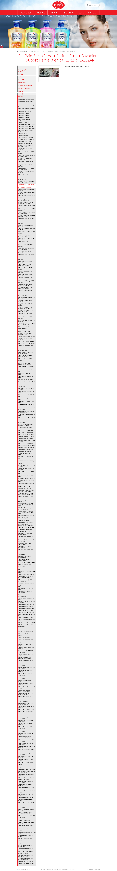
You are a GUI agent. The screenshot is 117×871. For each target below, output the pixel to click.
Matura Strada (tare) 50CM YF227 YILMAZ (25, 724)
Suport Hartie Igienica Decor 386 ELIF (26, 634)
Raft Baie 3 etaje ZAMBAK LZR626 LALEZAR (25, 349)
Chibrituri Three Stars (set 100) (27, 124)
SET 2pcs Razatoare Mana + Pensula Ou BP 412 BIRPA (26, 490)
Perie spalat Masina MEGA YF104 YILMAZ (25, 781)
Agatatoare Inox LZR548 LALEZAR (25, 304)
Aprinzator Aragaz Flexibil (26, 101)
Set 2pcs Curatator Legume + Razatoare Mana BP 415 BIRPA (26, 494)
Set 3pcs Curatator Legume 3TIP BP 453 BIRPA (25, 508)
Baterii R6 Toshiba (24, 117)
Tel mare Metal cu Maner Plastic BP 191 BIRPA (25, 428)
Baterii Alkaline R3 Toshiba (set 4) (26, 105)
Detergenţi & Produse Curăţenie (25, 70)
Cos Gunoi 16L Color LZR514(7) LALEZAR (26, 239)
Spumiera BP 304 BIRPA (25, 451)
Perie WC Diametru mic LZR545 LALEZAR (26, 297)
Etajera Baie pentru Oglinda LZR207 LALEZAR (26, 168)
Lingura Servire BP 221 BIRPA (26, 431)
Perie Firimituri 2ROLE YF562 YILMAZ (25, 760)
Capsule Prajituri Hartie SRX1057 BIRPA (24, 543)
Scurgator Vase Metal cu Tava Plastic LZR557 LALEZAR (26, 324)
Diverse (25, 51)
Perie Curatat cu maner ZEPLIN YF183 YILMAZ (26, 747)
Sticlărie (20, 77)
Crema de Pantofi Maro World (27, 128)
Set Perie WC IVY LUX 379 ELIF (26, 630)
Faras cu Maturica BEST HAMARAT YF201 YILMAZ (24, 658)
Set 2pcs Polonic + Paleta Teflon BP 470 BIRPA (25, 519)
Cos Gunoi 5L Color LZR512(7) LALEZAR (26, 225)
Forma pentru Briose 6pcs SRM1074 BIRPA (25, 537)
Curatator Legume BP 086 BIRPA (25, 373)
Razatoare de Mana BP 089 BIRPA (25, 377)
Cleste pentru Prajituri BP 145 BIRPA (26, 395)
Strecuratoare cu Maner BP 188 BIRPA (26, 418)
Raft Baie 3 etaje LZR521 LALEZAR (25, 261)
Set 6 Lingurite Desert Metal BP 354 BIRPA (26, 462)
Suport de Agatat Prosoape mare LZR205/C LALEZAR (25, 162)
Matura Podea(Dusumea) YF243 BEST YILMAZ (25, 694)
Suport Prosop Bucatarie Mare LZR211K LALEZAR (26, 178)
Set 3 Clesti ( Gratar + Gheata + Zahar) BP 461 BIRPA (26, 516)
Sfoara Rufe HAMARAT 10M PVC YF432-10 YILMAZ (25, 855)
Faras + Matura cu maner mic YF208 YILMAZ (26, 677)
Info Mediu (68, 13)
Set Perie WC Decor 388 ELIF (26, 628)
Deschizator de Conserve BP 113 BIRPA (26, 388)
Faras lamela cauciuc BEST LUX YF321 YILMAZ (26, 664)
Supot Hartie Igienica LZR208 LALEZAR (26, 172)
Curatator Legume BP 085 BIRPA (25, 370)
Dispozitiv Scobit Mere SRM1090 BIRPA (24, 556)
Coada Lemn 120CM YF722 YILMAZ (25, 645)
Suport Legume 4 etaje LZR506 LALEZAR (26, 209)
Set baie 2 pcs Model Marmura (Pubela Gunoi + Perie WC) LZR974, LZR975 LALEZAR (26, 363)
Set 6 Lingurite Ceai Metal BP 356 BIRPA (26, 469)
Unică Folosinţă (22, 80)
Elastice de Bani (23, 133)
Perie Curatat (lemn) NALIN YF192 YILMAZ (25, 753)
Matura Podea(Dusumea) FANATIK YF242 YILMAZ (25, 690)
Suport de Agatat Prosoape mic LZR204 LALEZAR (26, 155)
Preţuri (53, 13)
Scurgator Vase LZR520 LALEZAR (24, 258)
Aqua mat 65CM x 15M (25, 141)
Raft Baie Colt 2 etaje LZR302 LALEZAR (26, 189)
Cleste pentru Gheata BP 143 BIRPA (26, 392)
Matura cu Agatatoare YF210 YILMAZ (26, 864)
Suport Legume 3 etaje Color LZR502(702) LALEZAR (26, 199)
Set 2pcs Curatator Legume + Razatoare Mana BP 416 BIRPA (26, 497)
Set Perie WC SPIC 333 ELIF (26, 632)
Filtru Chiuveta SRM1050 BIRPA (27, 583)
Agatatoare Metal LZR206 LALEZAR (25, 165)
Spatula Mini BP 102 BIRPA (26, 380)
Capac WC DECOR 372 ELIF (26, 610)
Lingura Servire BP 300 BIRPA (26, 444)
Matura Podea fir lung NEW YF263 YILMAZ (25, 712)
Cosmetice (21, 82)
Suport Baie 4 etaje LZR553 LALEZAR (25, 317)
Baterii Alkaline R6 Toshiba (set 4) (26, 108)
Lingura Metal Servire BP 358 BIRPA (26, 475)
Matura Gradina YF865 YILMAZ (27, 715)
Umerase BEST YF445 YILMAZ (26, 861)
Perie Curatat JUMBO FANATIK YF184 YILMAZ (26, 750)
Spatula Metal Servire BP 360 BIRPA (26, 481)
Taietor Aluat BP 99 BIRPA (25, 531)
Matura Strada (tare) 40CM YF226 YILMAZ (25, 720)
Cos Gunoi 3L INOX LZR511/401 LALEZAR (26, 222)
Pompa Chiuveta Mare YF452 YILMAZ (26, 800)
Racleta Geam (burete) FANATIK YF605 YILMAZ (26, 806)
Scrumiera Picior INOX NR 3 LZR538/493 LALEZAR (25, 291)
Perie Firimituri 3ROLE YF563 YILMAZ (25, 763)
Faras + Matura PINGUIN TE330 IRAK (26, 598)
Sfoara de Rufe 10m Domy (26, 137)
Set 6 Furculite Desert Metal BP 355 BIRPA (26, 465)
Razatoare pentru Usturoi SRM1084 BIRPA (25, 553)
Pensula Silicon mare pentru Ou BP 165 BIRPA (26, 411)
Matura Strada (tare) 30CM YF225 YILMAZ (25, 717)
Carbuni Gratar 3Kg (24, 122)
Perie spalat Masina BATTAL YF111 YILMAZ (26, 785)
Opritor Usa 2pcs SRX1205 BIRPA (25, 589)
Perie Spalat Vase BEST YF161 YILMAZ (26, 788)
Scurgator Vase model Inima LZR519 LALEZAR (26, 255)
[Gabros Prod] (58, 5)
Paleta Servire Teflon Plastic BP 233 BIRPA (27, 441)
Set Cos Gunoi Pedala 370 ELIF (27, 623)
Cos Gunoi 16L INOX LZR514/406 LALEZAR (24, 242)
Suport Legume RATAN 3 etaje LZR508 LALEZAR (26, 216)
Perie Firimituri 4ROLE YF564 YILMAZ (25, 766)
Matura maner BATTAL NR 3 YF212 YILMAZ (25, 684)
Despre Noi (25, 13)
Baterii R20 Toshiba (24, 113)
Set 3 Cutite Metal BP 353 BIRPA (27, 460)
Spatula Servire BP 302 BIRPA (26, 447)
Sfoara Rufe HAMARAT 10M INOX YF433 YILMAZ (25, 852)
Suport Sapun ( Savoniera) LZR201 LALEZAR (25, 145)
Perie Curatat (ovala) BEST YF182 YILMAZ (25, 756)
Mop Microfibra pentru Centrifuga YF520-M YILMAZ (25, 737)
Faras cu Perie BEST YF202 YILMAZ (25, 661)
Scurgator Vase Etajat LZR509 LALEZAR (26, 219)
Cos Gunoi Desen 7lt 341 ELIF (26, 612)
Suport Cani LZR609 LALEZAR (26, 342)
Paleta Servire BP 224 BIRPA (26, 436)
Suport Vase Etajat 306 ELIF (26, 639)
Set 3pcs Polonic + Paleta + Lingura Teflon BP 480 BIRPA (25, 524)
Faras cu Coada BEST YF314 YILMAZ (25, 654)
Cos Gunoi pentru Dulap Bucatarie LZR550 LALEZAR (25, 307)
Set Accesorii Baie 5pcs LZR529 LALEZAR (26, 281)
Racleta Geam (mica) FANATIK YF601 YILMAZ (26, 823)
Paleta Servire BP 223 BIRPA (26, 435)
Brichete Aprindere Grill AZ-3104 (25, 120)
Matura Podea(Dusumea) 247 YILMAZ (26, 687)
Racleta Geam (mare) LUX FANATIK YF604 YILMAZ (25, 813)
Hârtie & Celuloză (23, 88)
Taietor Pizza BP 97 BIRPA (25, 529)
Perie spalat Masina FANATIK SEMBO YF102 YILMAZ (26, 778)
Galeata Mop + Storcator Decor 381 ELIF (26, 620)
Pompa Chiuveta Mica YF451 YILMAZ (26, 803)
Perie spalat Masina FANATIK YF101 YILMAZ (26, 775)
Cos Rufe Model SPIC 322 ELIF (26, 617)
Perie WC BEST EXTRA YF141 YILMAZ (26, 794)
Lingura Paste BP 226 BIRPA (26, 438)
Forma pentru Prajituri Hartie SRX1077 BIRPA (26, 580)
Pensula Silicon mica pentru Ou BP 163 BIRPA (26, 408)
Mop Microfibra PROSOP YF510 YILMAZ (26, 734)
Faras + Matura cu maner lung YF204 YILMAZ (26, 667)
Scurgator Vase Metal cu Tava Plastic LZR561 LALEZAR (26, 330)
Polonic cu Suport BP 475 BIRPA (27, 522)
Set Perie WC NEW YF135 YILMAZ (25, 842)
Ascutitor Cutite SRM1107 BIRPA (27, 563)
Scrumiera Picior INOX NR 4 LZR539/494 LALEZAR (25, 294)
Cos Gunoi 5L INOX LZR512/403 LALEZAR (26, 229)
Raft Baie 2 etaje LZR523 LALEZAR (25, 271)
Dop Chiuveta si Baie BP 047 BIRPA (26, 367)
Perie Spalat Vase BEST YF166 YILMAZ (26, 791)
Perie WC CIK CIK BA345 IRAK (26, 604)
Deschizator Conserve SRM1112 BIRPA (24, 565)
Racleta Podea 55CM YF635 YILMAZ (25, 829)
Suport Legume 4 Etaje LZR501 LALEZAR (26, 193)
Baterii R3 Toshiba (24, 115)
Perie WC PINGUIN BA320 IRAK (27, 608)
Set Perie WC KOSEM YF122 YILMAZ (25, 836)
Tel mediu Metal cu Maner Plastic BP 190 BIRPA (25, 424)
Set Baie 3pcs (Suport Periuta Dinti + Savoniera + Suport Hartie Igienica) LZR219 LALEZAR (26, 186)
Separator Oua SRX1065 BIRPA (27, 574)
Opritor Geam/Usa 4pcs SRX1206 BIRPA (25, 592)
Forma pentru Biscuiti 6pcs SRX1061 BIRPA (25, 550)
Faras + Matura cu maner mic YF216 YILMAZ (26, 674)
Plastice (20, 74)
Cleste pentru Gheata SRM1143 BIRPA (27, 572)
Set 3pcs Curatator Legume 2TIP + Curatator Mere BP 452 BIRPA (25, 504)
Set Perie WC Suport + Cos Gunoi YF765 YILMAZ (25, 849)
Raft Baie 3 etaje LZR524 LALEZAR (25, 275)
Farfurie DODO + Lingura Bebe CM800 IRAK (26, 602)
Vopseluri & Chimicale (24, 85)
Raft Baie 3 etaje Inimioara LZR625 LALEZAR (25, 346)
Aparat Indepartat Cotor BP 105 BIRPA (26, 382)
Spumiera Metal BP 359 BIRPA (27, 478)
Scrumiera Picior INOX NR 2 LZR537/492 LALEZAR (25, 288)
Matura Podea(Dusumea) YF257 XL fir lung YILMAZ (25, 700)
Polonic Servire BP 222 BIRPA (26, 433)
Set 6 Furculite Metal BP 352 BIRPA (25, 457)
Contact (92, 13)
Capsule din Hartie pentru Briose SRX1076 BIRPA (25, 577)
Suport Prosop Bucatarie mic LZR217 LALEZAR (26, 181)
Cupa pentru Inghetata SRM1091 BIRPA (24, 560)
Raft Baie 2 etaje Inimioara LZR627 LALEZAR (25, 352)
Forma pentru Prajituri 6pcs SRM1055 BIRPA (25, 534)
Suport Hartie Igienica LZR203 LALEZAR (26, 152)
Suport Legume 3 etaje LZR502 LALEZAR (26, 196)
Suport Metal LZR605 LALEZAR (27, 336)
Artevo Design (96, 869)
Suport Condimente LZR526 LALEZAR (25, 278)
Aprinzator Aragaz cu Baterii (26, 99)
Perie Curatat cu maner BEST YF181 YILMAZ (26, 740)
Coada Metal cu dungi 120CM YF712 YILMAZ (26, 648)
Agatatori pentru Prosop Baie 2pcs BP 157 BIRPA (26, 405)
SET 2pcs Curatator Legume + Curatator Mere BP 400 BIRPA (26, 487)
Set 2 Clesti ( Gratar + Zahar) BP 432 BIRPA (26, 500)
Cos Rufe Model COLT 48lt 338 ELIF (26, 614)
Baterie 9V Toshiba (24, 103)
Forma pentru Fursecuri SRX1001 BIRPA (24, 547)
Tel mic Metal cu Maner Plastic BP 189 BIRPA (26, 421)
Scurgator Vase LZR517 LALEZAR (24, 252)
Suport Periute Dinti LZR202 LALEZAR (25, 149)
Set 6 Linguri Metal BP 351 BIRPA (25, 454)
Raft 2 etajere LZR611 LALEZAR (27, 343)
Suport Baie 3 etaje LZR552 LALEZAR (25, 314)
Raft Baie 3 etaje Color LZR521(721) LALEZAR (24, 265)
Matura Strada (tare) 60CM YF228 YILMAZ (25, 727)
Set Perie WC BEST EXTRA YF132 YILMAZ (27, 832)
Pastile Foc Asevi (23, 135)
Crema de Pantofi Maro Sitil (26, 126)
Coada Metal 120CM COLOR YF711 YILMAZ (25, 651)
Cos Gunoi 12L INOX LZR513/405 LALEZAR (24, 235)
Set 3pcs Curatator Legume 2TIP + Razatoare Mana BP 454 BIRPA (26, 512)
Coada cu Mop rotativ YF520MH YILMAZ (26, 641)
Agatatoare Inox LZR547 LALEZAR (25, 301)
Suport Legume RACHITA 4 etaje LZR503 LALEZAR (25, 202)
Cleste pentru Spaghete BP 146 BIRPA (26, 398)
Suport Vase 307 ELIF (24, 637)
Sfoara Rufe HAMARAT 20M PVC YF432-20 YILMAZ (25, 859)
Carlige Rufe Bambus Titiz (26, 143)
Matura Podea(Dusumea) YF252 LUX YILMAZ (25, 697)
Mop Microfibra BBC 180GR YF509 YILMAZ (25, 730)
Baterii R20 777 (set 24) (25, 111)
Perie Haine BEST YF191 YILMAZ (27, 769)
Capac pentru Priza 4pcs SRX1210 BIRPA (25, 595)
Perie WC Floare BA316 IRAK (26, 606)
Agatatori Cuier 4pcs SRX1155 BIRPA (26, 585)
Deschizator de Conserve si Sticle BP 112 (26, 385)
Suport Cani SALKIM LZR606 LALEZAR (25, 339)
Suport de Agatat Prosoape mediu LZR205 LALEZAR (25, 159)
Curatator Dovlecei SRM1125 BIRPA (26, 568)
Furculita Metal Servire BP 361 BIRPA (26, 484)
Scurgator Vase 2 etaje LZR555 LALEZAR (26, 320)
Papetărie (21, 91)
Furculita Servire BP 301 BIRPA (27, 445)
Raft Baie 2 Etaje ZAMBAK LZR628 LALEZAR (25, 356)
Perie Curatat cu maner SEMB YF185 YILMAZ (26, 743)
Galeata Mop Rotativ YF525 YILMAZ (25, 681)
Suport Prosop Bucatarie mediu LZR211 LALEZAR (25, 175)
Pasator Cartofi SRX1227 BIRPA (27, 527)
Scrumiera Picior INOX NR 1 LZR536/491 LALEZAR (25, 284)
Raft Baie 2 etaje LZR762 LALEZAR (25, 359)
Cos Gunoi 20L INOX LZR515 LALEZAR (25, 245)
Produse (41, 13)
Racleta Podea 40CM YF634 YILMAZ (25, 826)
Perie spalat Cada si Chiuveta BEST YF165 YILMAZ (26, 771)
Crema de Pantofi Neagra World (25, 131)
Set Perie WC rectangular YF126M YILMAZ (25, 845)
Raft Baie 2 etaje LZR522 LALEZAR (25, 268)
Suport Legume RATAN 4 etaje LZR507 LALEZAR (26, 212)
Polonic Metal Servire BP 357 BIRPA (26, 472)
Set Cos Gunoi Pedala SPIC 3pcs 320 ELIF (25, 625)
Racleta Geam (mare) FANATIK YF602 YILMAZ (26, 816)
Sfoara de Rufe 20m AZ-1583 (26, 139)
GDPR (81, 13)
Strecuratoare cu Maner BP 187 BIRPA (26, 415)
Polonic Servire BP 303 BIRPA (26, 449)
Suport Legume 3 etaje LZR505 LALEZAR (26, 206)
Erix (19, 67)
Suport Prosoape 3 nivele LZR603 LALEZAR (25, 333)
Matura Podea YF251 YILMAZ (26, 710)
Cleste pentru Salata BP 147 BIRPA (26, 402)
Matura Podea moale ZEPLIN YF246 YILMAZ (26, 707)
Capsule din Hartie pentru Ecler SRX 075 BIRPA (26, 540)
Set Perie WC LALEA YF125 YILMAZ (25, 839)
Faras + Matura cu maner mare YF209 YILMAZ (26, 671)
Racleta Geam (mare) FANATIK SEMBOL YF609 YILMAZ (26, 819)
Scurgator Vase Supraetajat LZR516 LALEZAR (26, 248)
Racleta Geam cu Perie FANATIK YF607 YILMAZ (27, 809)
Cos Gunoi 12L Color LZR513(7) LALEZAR (26, 232)
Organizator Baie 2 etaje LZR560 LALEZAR (25, 327)
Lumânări (21, 94)
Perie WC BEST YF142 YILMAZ (26, 797)
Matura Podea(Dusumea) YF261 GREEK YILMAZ (25, 703)
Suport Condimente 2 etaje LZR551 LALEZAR (25, 311)
